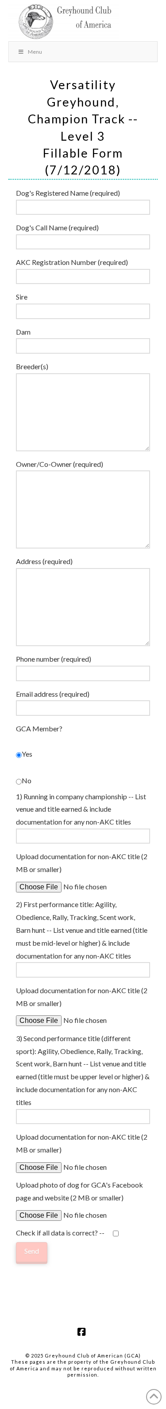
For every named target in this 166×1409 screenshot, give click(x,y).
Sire (21, 296)
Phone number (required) (53, 659)
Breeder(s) (32, 366)
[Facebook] (83, 1332)
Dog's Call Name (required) (57, 227)
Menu (35, 51)
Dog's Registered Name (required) (68, 193)
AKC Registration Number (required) (72, 262)
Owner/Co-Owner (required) (59, 464)
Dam (23, 332)
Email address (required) (52, 694)
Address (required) (44, 561)
